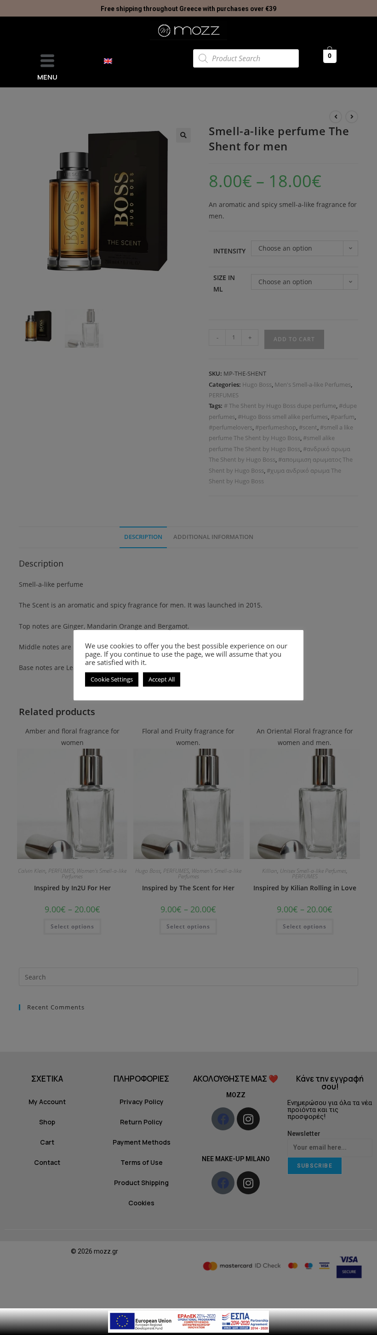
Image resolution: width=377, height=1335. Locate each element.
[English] (112, 61)
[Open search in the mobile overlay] (246, 58)
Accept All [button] (162, 679)
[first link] (188, 1321)
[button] (47, 61)
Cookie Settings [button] (112, 679)
